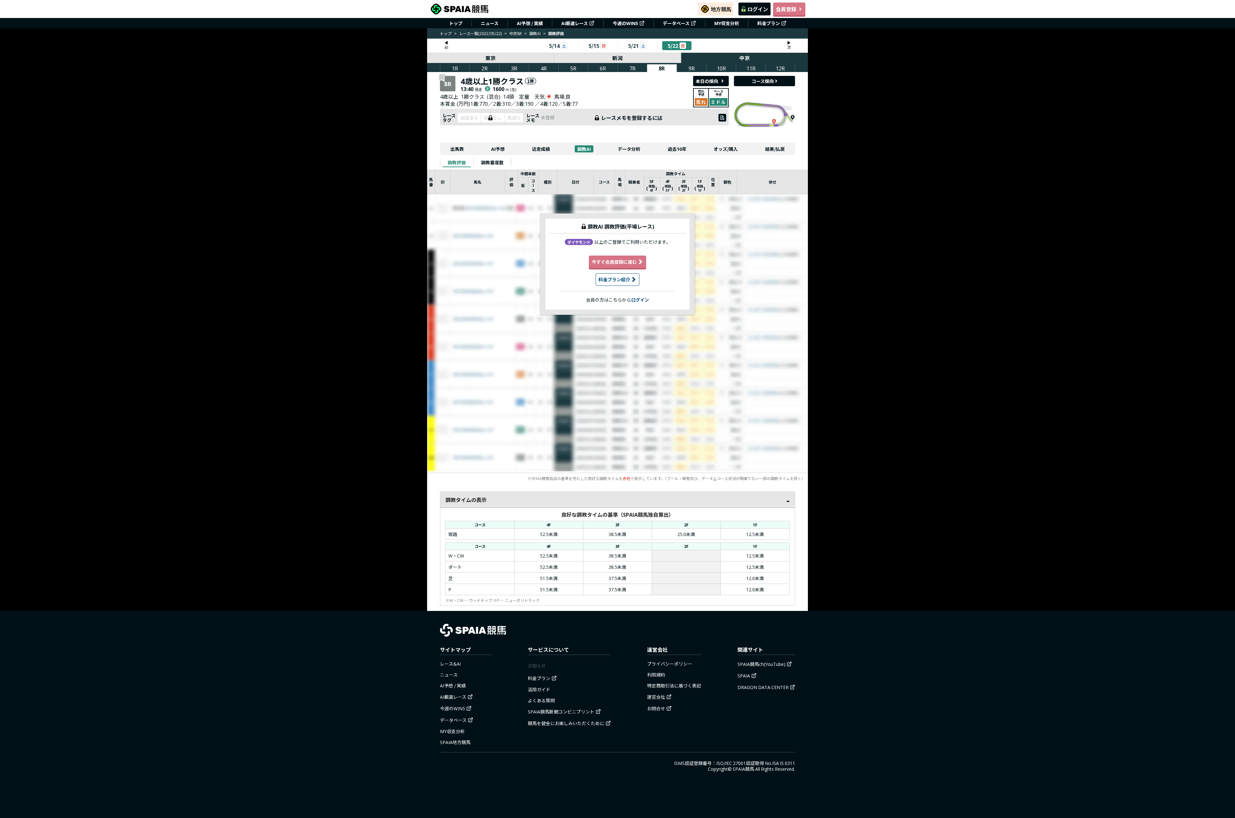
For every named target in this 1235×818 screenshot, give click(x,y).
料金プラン (768, 23)
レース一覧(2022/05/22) (480, 33)
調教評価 (457, 162)
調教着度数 (492, 162)
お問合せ (656, 708)
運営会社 (656, 696)
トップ (455, 23)
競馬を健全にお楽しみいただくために (566, 723)
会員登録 (786, 9)
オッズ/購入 (726, 149)
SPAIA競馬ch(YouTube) (761, 664)
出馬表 (457, 149)
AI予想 (498, 149)
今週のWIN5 (625, 23)
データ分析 (629, 149)
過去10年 (677, 149)
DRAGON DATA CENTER (763, 687)
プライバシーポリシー (669, 663)
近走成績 (541, 149)
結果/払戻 (775, 149)
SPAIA (743, 675)
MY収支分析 (726, 23)
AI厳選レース (574, 23)
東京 (490, 58)
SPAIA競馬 (743, 769)
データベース (676, 23)
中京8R (515, 33)
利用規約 (656, 674)
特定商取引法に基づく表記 (674, 685)
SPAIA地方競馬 (455, 742)
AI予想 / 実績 (530, 23)
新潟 (617, 58)
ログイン (757, 9)
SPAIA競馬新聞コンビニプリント (561, 711)
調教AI (535, 33)
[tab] (456, 162)
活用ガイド (539, 689)
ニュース (490, 23)
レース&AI (450, 663)
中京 (744, 58)
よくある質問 (541, 700)
